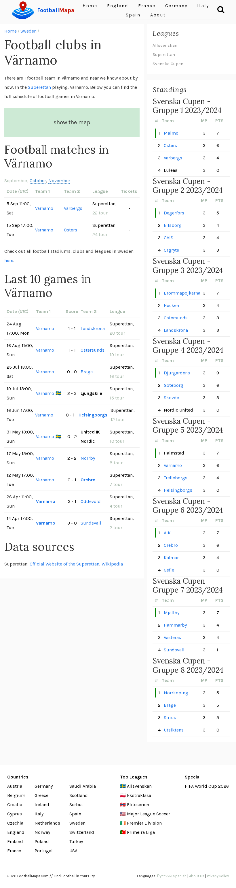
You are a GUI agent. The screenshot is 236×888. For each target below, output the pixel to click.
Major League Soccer (148, 814)
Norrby (88, 458)
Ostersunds (92, 350)
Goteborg (173, 385)
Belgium (16, 795)
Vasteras (172, 637)
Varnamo (44, 208)
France (14, 850)
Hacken (171, 305)
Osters (70, 230)
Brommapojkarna (182, 293)
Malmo (171, 133)
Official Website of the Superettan (64, 564)
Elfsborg (173, 225)
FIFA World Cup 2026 (207, 786)
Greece (41, 795)
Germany (44, 786)
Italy (39, 814)
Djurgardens (177, 373)
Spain (133, 15)
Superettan (39, 87)
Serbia (76, 804)
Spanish (179, 876)
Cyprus (14, 814)
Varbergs (73, 208)
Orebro (88, 479)
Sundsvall (91, 523)
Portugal (44, 850)
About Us (196, 876)
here (8, 260)
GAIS (168, 237)
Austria (14, 786)
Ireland (42, 804)
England (15, 832)
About (158, 15)
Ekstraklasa (139, 795)
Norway (42, 832)
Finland (15, 841)
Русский (164, 876)
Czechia (15, 823)
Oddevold (91, 501)
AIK (167, 533)
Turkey (76, 841)
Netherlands (47, 823)
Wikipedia (112, 564)
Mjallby (171, 612)
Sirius (170, 717)
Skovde (171, 397)
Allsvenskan (165, 45)
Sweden (28, 31)
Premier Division (144, 823)
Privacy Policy (218, 876)
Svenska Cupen (168, 63)
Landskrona (93, 328)
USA (73, 850)
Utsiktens (174, 730)
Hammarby (175, 625)
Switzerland (81, 832)
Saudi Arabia (82, 786)
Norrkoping (176, 692)
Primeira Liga (141, 832)
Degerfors (174, 213)
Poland (42, 841)
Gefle (169, 570)
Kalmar (171, 557)
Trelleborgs (175, 477)
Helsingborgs (93, 415)
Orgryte (171, 250)
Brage (87, 371)
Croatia (14, 804)
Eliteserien (138, 804)
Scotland (78, 795)
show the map (72, 122)
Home (10, 31)
